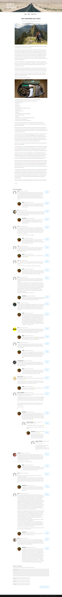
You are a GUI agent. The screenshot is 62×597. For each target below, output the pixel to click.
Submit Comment (44, 587)
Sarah (23, 202)
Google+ (16, 183)
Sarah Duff (24, 21)
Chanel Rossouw (20, 360)
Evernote (23, 146)
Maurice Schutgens (20, 392)
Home (25, 14)
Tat (18, 226)
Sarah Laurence (20, 376)
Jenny (18, 538)
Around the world (33, 21)
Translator (16, 156)
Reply (47, 192)
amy (18, 260)
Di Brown (19, 453)
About (29, 14)
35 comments (38, 21)
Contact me (33, 14)
